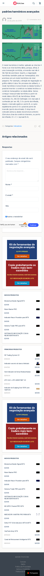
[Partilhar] (39, 126)
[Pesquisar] (34, 3)
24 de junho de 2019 (14, 21)
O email (9, 195)
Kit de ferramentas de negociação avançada (22, 246)
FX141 (9, 18)
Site (7, 206)
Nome (8, 184)
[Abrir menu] (3, 3)
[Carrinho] (40, 3)
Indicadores (18, 126)
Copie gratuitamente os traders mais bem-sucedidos (22, 267)
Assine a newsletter (15, 217)
